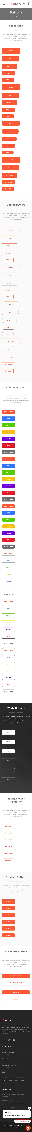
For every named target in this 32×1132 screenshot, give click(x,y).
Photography (19, 1077)
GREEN (8, 425)
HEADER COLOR (8, 452)
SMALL (8, 73)
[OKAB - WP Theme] (16, 4)
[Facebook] (4, 1040)
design (11, 1077)
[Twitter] (9, 1040)
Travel (22, 1080)
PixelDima (17, 1126)
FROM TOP (8, 826)
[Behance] (14, 1040)
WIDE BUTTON (16, 992)
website (5, 1084)
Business (5, 1077)
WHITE (8, 732)
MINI (7, 80)
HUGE (11, 51)
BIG (10, 59)
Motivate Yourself (6, 1059)
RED (8, 445)
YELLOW (8, 432)
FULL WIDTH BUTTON (16, 976)
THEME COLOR (8, 412)
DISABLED (8, 901)
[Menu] (4, 4)
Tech (4, 1080)
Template (10, 1080)
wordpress (12, 1084)
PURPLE (8, 439)
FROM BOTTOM (8, 833)
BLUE (8, 418)
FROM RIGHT (8, 847)
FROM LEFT (8, 840)
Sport (26, 1077)
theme (16, 1080)
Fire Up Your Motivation (8, 1052)
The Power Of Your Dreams (9, 1065)
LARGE (9, 66)
